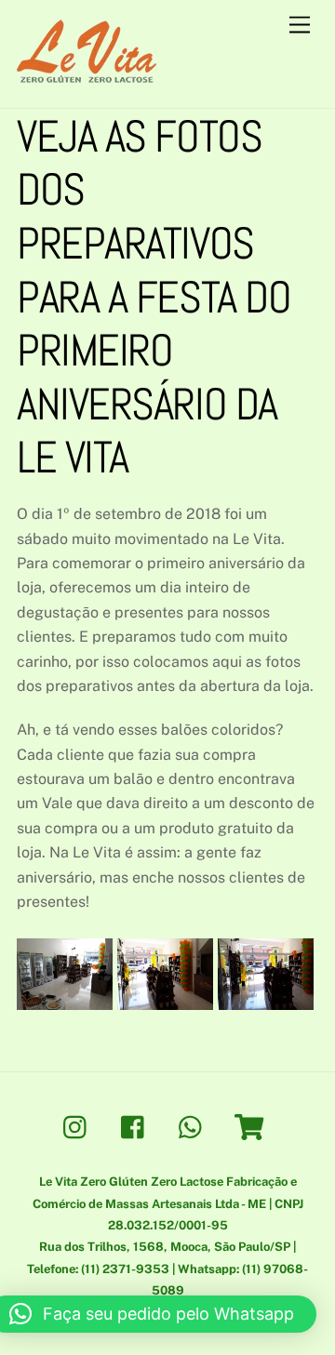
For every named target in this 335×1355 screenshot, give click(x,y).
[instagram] (79, 1126)
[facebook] (137, 1126)
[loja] (252, 1126)
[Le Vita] (86, 74)
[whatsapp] (195, 1126)
